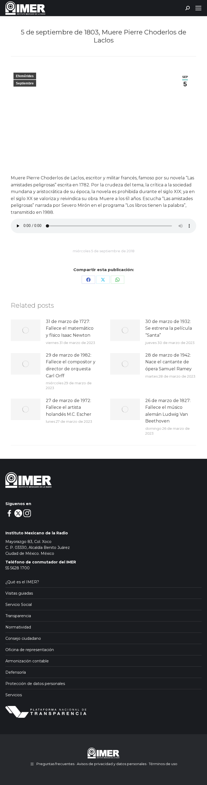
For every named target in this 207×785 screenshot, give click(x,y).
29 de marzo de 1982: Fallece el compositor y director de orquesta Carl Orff (70, 365)
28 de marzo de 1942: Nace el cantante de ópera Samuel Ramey (168, 362)
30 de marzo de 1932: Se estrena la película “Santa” (168, 328)
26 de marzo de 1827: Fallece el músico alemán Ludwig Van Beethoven (168, 411)
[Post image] (25, 330)
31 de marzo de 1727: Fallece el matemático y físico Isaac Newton (70, 328)
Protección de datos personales (35, 683)
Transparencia (18, 615)
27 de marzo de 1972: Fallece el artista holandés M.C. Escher (68, 407)
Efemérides (25, 76)
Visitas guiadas (19, 593)
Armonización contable (27, 661)
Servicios (13, 694)
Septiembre (25, 83)
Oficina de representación (29, 649)
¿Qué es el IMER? (22, 582)
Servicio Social (18, 604)
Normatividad (18, 627)
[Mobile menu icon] (198, 8)
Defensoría (15, 672)
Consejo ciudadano (23, 638)
